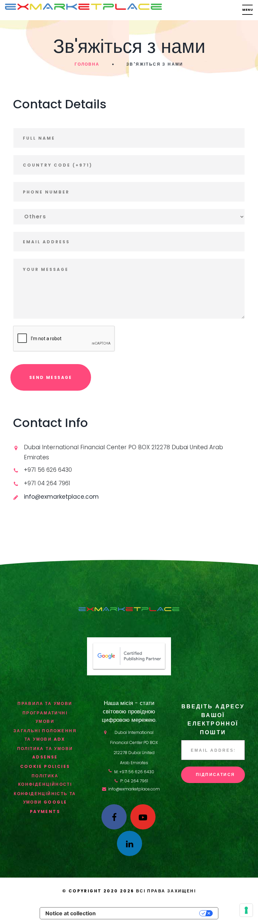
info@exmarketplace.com (134, 789)
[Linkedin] (129, 843)
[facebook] (114, 816)
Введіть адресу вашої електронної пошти (213, 719)
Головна (87, 64)
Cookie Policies (45, 766)
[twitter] (143, 816)
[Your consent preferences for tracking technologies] (246, 910)
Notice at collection (70, 913)
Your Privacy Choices (151, 913)
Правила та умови (44, 703)
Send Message (50, 377)
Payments (45, 811)
